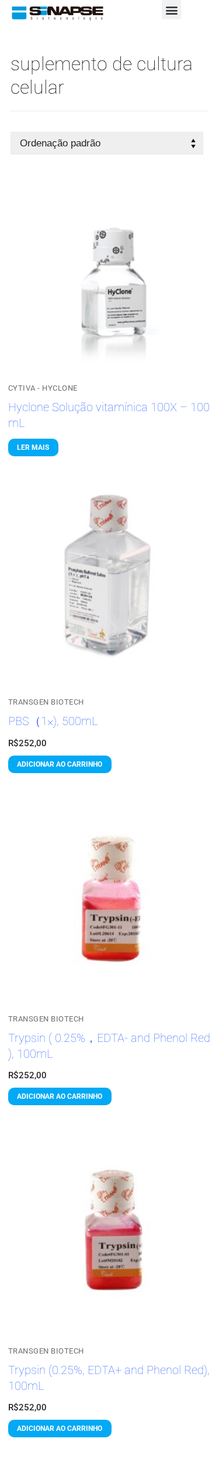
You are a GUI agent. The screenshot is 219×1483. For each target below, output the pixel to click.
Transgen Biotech (46, 702)
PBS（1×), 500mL (53, 721)
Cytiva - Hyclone (43, 388)
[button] (171, 9)
